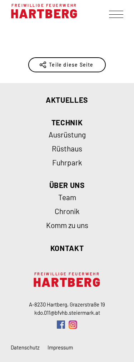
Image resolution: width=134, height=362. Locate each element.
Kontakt (67, 247)
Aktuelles (67, 99)
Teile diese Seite (71, 65)
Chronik (67, 211)
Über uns (67, 184)
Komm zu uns (67, 225)
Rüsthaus (67, 148)
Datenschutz (25, 347)
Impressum (60, 347)
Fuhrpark (67, 162)
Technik (67, 122)
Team (67, 197)
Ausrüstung (67, 134)
